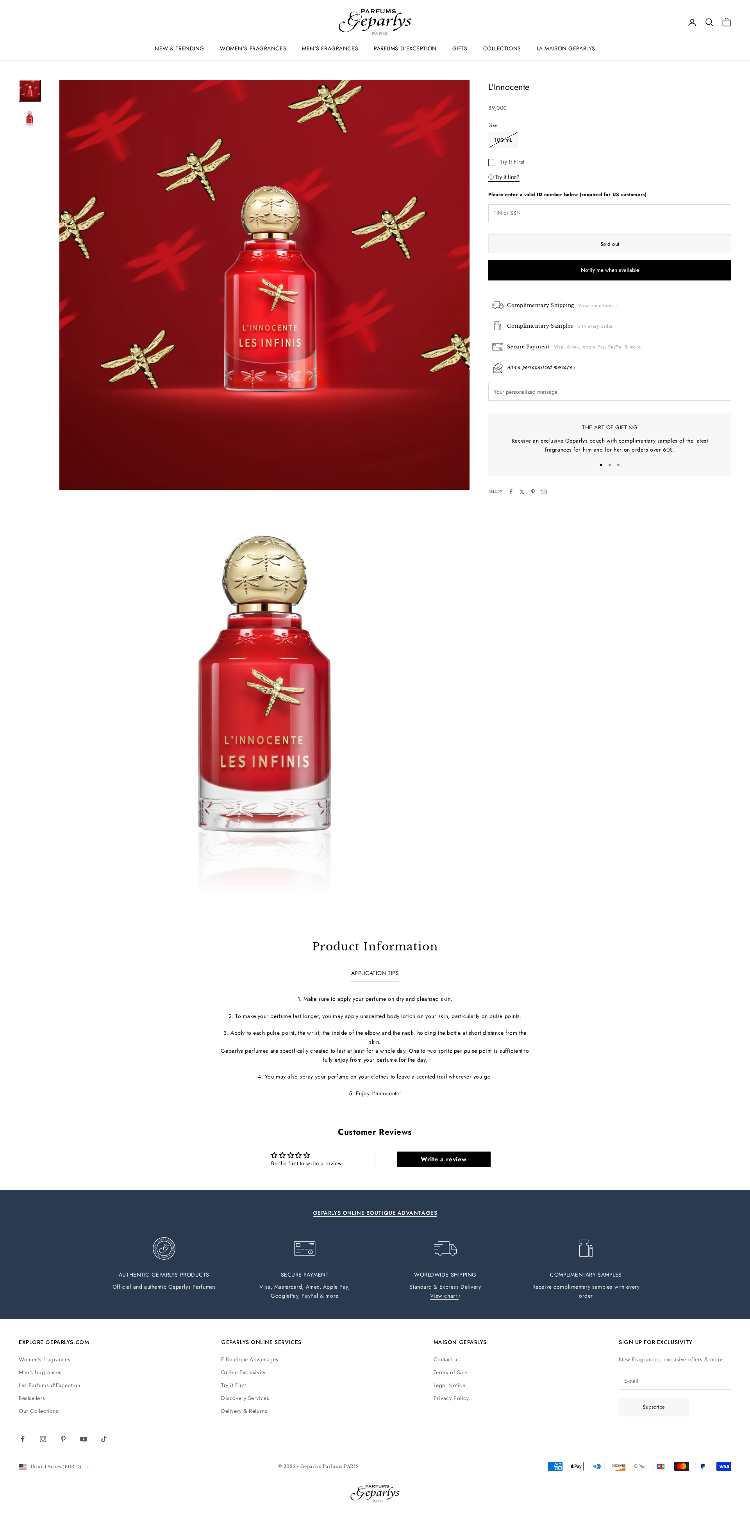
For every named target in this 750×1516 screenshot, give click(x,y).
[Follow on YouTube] (84, 1439)
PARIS (351, 1466)
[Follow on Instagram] (43, 1439)
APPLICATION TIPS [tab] (375, 973)
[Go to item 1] (30, 91)
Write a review (443, 1159)
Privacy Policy (451, 1398)
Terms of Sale (451, 1372)
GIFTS (460, 48)
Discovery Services (245, 1398)
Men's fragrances (40, 1372)
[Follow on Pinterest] (63, 1439)
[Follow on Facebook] (23, 1439)
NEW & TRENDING (179, 48)
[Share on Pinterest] (533, 492)
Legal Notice (450, 1385)
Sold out (610, 244)
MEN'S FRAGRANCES (330, 48)
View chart (444, 1296)
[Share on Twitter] (522, 492)
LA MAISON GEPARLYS (566, 48)
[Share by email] (544, 492)
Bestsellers (32, 1398)
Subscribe (654, 1407)
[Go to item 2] (30, 119)
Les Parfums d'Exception (49, 1385)
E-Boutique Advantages (250, 1359)
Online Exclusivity (243, 1372)
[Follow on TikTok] (104, 1439)
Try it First (233, 1385)
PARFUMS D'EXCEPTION (405, 48)
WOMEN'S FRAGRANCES (253, 48)
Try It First (512, 161)
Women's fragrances (44, 1359)
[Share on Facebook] (511, 492)
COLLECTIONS (502, 48)
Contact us (447, 1359)
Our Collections (38, 1411)
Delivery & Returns (244, 1411)
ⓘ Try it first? (504, 176)
